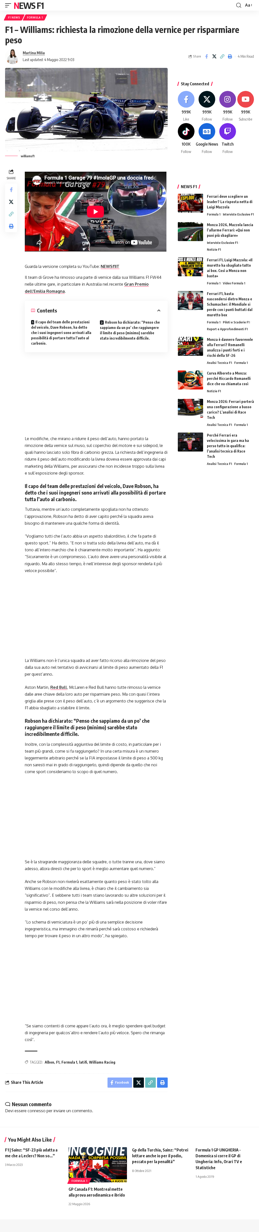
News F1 (29, 5)
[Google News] (207, 138)
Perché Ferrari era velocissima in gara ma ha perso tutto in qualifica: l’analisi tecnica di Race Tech (228, 446)
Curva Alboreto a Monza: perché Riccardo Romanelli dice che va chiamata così (229, 378)
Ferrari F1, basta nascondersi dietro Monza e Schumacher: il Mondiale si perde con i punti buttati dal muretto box (229, 304)
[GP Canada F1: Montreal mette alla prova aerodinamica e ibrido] (98, 1164)
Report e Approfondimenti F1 (227, 329)
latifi (83, 1062)
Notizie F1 (214, 249)
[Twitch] (227, 138)
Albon (49, 1062)
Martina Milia (34, 52)
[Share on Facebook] (206, 56)
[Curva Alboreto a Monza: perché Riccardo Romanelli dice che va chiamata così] (190, 379)
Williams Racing (102, 1062)
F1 (57, 1062)
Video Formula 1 (234, 283)
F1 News (14, 17)
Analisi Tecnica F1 (219, 363)
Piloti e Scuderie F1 (236, 322)
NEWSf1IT (110, 266)
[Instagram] (227, 106)
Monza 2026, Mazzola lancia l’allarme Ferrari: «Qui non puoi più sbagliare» (230, 230)
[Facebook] (186, 106)
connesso (37, 1110)
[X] (207, 106)
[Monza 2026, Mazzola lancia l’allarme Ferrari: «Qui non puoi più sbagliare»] (190, 231)
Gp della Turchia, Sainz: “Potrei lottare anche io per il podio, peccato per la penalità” (160, 1155)
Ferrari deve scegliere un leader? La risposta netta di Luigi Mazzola (229, 201)
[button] (9, 5)
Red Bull (58, 687)
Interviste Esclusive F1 (238, 214)
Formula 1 (35, 17)
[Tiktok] (186, 138)
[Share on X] (214, 56)
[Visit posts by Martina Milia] (12, 56)
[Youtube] (245, 106)
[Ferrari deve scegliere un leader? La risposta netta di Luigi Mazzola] (190, 203)
